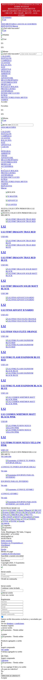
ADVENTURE (7, 78)
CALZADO (5, 56)
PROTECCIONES (8, 89)
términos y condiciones (15, 623)
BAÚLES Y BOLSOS (9, 87)
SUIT (3, 67)
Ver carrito (5, 650)
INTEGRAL (6, 71)
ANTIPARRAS (7, 91)
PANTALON (6, 58)
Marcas (15, 26)
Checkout (4, 660)
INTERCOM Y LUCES (10, 93)
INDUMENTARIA (8, 24)
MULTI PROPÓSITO (9, 80)
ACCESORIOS (30, 24)
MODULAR (6, 84)
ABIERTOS (5, 74)
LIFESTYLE (6, 69)
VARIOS (4, 100)
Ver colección (6, 456)
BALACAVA (6, 65)
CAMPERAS (6, 60)
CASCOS (20, 24)
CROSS (4, 76)
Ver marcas (5, 523)
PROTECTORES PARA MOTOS (14, 97)
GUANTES (5, 63)
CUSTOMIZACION (9, 82)
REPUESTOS (6, 26)
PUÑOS (4, 95)
